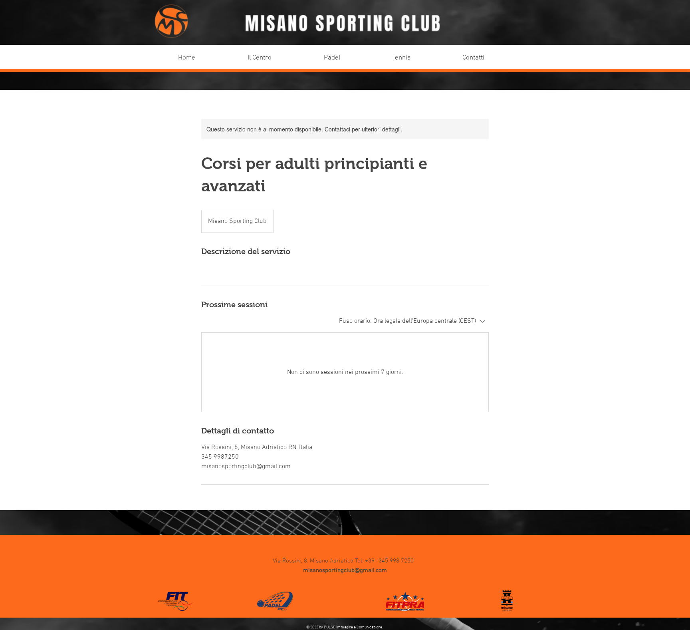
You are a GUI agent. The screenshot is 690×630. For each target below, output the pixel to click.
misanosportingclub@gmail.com (345, 570)
